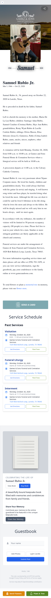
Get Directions (15, 349)
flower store (21, 288)
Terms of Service (31, 578)
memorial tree (31, 284)
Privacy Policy (18, 578)
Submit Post (25, 559)
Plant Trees (36, 349)
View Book (12, 486)
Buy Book (24, 486)
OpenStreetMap (28, 582)
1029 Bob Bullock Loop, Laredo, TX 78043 (26, 345)
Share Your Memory (15, 519)
